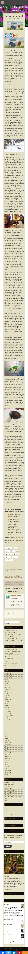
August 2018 (7, 701)
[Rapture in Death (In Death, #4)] (22, 937)
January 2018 (7, 711)
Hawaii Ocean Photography (14, 540)
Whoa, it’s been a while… (10, 632)
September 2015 (8, 744)
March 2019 (7, 697)
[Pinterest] (14, 35)
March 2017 (7, 726)
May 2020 (6, 683)
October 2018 (7, 699)
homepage (20, 537)
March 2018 (7, 709)
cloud (18, 570)
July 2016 (6, 736)
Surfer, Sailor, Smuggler (13, 529)
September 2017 (8, 715)
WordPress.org (8, 814)
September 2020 (8, 677)
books (12, 570)
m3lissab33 (18, 18)
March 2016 (7, 740)
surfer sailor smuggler (14, 575)
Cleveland (15, 570)
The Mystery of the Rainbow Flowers (13, 796)
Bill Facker (13, 595)
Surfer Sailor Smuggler (9, 790)
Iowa (15, 571)
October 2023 (7, 673)
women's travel (17, 577)
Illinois (13, 571)
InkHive (14, 948)
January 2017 (7, 730)
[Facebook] (6, 35)
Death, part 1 (13, 665)
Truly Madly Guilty (8, 919)
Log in (5, 808)
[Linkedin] (11, 35)
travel (14, 576)
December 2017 (8, 713)
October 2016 (7, 734)
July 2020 (6, 679)
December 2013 (8, 774)
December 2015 (8, 742)
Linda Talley (7, 663)
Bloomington (9, 570)
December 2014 (8, 756)
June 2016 (7, 738)
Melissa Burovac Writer (10, 893)
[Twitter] (8, 35)
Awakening (6, 904)
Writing (6, 800)
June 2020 (7, 681)
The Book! (6, 794)
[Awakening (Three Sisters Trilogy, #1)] (22, 907)
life (16, 571)
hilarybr (6, 665)
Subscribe (7, 846)
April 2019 (6, 695)
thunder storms (10, 576)
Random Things (8, 788)
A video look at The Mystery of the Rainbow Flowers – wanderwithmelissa (12, 653)
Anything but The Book (9, 782)
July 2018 (6, 703)
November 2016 (8, 732)
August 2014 (7, 760)
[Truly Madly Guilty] (22, 922)
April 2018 (6, 707)
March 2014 (7, 768)
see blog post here (9, 60)
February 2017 (7, 728)
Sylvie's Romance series (10, 792)
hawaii (8, 571)
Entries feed (7, 810)
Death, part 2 (15, 663)
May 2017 (6, 722)
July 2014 (6, 762)
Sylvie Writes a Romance (14, 522)
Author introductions (9, 784)
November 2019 (8, 689)
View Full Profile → (8, 889)
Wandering (10, 519)
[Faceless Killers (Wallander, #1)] (22, 932)
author (5, 570)
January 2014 (7, 772)
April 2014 (6, 766)
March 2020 (7, 685)
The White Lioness (8, 924)
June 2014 (7, 764)
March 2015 (7, 750)
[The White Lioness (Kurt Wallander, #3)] (22, 928)
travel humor (18, 576)
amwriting (20, 569)
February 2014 (7, 770)
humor (10, 571)
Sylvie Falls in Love (12, 526)
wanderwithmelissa (14, 7)
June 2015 (7, 746)
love (18, 571)
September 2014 (8, 758)
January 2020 (7, 687)
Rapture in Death (8, 934)
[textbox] (16, 524)
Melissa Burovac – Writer (12, 818)
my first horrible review (9, 476)
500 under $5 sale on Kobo (10, 630)
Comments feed (8, 812)
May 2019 (6, 693)
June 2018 (7, 705)
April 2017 (6, 724)
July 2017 (6, 718)
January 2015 (7, 754)
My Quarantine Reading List (11, 638)
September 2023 (8, 675)
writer (21, 577)
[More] (16, 35)
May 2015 (6, 748)
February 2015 (7, 752)
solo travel (8, 575)
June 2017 (7, 720)
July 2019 (6, 691)
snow (5, 575)
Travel (14, 569)
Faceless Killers (8, 929)
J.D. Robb (6, 936)
